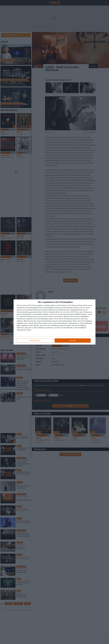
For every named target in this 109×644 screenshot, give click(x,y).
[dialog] (54, 322)
